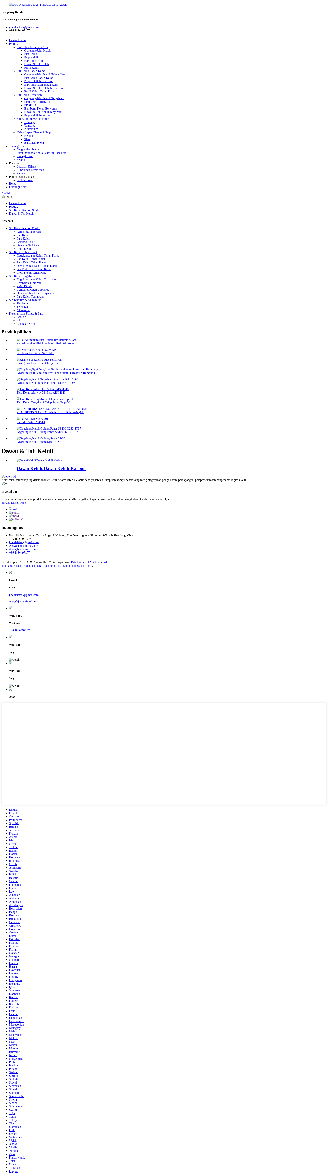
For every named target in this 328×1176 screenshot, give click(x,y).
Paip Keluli (31, 57)
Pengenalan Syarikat (29, 149)
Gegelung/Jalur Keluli (37, 50)
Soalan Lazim (25, 180)
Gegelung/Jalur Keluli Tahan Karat (45, 74)
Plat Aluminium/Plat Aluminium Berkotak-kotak (45, 343)
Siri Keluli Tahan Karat (31, 71)
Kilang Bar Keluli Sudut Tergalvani (38, 363)
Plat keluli (64, 565)
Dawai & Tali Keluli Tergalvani (43, 112)
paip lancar (8, 565)
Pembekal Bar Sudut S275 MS (35, 353)
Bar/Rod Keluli (33, 60)
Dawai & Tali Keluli (36, 64)
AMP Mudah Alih (98, 562)
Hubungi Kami (18, 187)
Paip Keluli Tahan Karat (38, 81)
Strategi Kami (25, 156)
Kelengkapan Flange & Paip (34, 132)
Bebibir (28, 135)
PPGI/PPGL (31, 105)
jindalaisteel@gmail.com (24, 542)
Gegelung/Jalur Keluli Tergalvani (44, 98)
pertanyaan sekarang (14, 502)
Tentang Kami (17, 146)
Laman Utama (17, 40)
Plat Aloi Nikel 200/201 (31, 422)
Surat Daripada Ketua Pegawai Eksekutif (41, 152)
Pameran (22, 173)
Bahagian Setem (34, 142)
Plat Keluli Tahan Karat (38, 77)
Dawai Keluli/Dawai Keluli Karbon (51, 468)
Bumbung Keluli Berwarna (40, 108)
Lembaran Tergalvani (37, 101)
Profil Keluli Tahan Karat (39, 91)
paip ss (75, 565)
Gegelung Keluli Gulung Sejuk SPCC (39, 441)
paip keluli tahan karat (29, 565)
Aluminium (31, 129)
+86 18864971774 (20, 630)
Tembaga (29, 122)
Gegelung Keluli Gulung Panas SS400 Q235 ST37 (47, 432)
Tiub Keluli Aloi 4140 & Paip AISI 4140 (41, 392)
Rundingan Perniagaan (30, 169)
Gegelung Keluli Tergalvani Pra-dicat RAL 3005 (46, 382)
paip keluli (50, 565)
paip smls (86, 565)
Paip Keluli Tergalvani (37, 115)
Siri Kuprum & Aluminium (33, 118)
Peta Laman (78, 562)
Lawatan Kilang (26, 166)
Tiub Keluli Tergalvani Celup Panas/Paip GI (43, 402)
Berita (12, 183)
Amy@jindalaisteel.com (23, 545)
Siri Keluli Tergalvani (30, 94)
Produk (13, 43)
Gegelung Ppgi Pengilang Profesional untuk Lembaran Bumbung (56, 372)
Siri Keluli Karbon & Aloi (32, 47)
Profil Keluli (31, 67)
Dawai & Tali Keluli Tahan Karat (44, 88)
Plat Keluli (30, 54)
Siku (27, 139)
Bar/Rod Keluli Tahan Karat (41, 84)
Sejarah (21, 159)
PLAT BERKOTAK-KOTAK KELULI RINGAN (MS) (51, 412)
